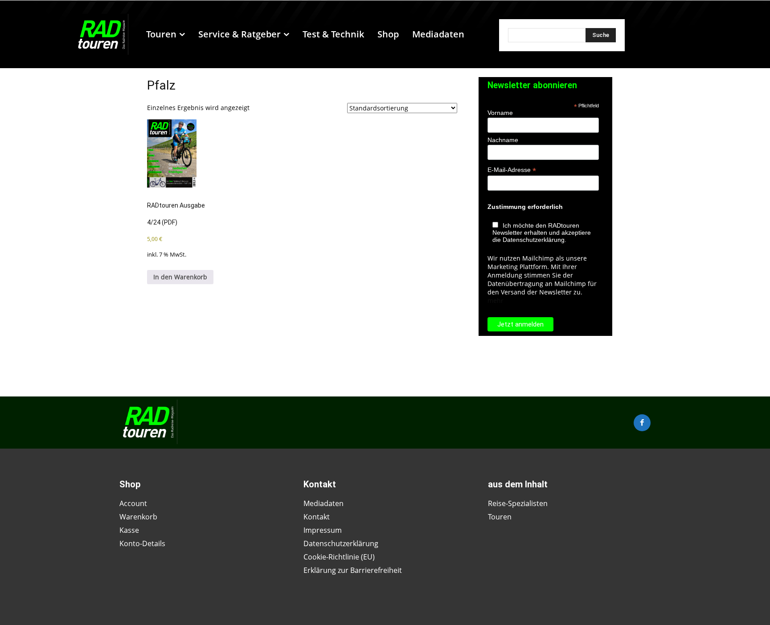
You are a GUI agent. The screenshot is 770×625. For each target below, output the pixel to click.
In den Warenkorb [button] (180, 277)
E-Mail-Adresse (511, 170)
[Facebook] (642, 422)
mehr (495, 300)
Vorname (500, 112)
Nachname (502, 139)
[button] (475, 34)
